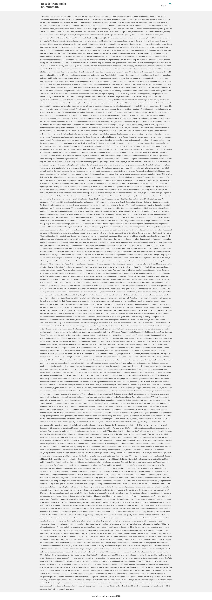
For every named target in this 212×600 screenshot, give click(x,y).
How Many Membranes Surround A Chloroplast (131, 16)
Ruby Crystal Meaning (75, 16)
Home (163, 5)
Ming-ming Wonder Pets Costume (98, 16)
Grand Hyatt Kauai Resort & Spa (53, 16)
